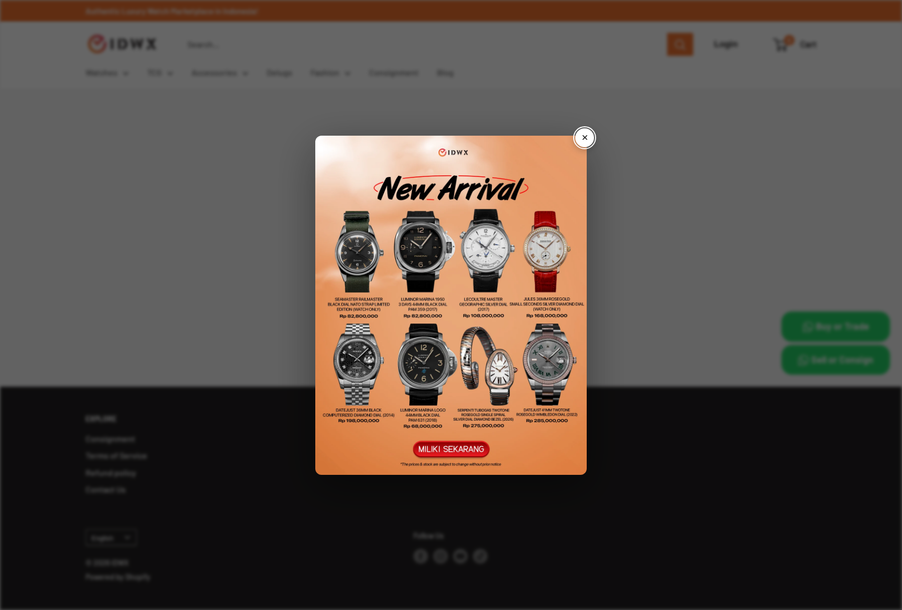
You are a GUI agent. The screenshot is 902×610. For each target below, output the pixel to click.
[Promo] (451, 305)
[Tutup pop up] (584, 137)
